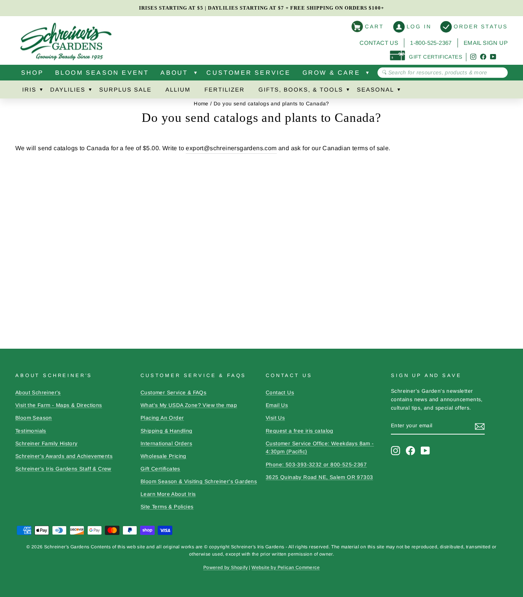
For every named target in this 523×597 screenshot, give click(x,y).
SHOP (32, 72)
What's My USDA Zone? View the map (189, 405)
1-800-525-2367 (431, 42)
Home (201, 104)
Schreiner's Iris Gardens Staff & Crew (63, 469)
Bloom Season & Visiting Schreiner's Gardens (199, 481)
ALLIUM (178, 89)
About (174, 72)
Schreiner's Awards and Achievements (64, 456)
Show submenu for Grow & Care (367, 74)
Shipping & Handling (167, 431)
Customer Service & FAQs (173, 392)
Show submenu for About (195, 74)
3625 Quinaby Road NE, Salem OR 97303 (319, 477)
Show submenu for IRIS (41, 91)
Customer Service (248, 72)
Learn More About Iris (168, 494)
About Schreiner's (38, 392)
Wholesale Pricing (163, 456)
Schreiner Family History (46, 443)
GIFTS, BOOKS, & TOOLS (300, 89)
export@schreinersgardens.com (231, 148)
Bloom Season (33, 418)
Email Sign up (486, 42)
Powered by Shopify (225, 567)
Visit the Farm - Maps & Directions (58, 405)
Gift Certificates (160, 469)
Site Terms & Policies (167, 507)
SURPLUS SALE (125, 89)
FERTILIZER (224, 89)
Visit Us (275, 418)
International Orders (166, 443)
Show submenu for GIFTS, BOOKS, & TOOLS (347, 91)
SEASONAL (375, 89)
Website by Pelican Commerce (286, 567)
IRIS (29, 89)
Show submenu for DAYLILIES (90, 91)
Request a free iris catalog (299, 431)
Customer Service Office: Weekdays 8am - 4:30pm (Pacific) (320, 448)
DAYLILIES (67, 89)
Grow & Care (331, 72)
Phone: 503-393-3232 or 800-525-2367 (316, 464)
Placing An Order (162, 418)
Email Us (277, 405)
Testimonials (30, 431)
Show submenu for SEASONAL (398, 91)
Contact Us (379, 42)
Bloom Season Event (102, 72)
